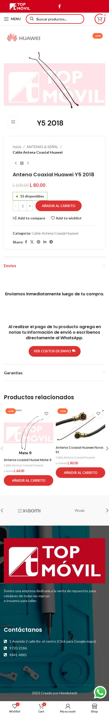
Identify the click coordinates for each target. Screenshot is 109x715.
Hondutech (68, 693)
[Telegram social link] (51, 242)
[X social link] (32, 242)
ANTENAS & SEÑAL (42, 147)
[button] (28, 480)
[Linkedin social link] (45, 242)
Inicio (17, 147)
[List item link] (54, 641)
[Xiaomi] (29, 510)
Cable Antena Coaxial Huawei (38, 152)
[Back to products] (22, 163)
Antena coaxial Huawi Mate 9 (27, 460)
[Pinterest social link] (38, 242)
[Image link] (54, 560)
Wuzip (80, 510)
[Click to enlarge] (13, 122)
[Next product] (28, 163)
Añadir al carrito (58, 206)
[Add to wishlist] (46, 413)
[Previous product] (16, 163)
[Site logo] (20, 6)
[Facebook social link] (59, 6)
